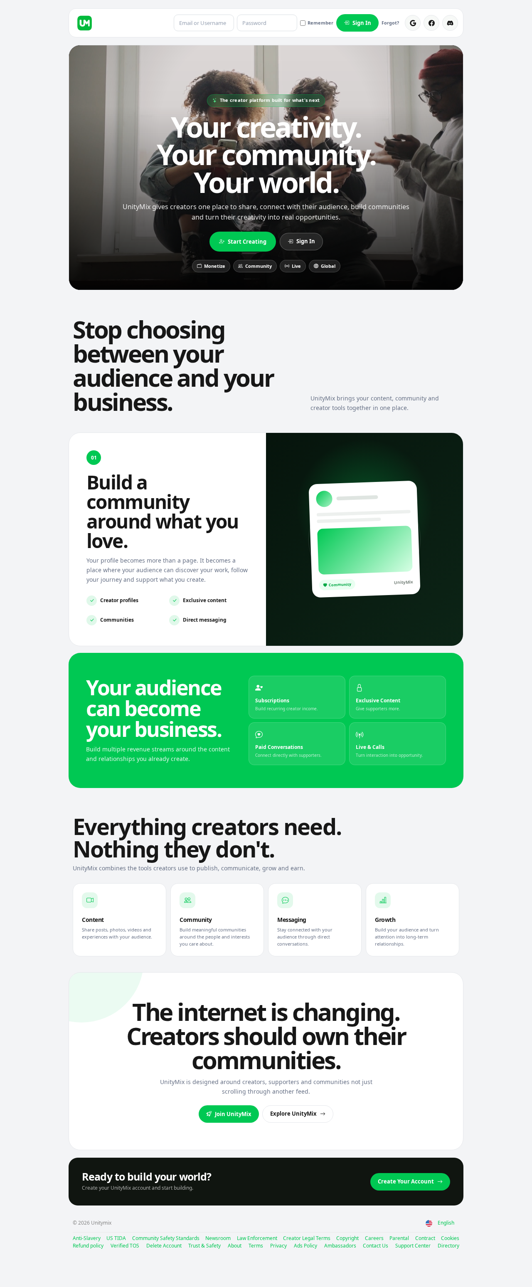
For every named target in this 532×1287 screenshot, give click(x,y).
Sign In (361, 23)
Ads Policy (305, 1245)
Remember (320, 23)
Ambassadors (340, 1245)
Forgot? (390, 23)
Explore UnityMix (293, 1113)
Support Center (413, 1245)
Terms (256, 1245)
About (234, 1245)
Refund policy (88, 1245)
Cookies (450, 1238)
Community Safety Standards (166, 1238)
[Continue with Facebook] (431, 23)
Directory (448, 1245)
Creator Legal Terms (306, 1238)
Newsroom (218, 1238)
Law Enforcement (257, 1238)
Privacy (278, 1245)
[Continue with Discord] (450, 23)
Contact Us (375, 1245)
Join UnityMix (233, 1114)
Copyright (347, 1238)
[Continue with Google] (413, 23)
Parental (399, 1238)
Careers (374, 1238)
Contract (425, 1238)
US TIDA (116, 1238)
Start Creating (247, 241)
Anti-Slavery (87, 1238)
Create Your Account (406, 1181)
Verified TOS (125, 1245)
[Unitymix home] (85, 23)
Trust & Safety (204, 1245)
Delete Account (164, 1245)
